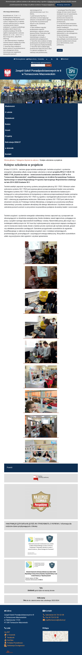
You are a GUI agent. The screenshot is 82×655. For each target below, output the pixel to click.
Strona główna (20, 59)
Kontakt (8, 154)
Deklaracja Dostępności (16, 646)
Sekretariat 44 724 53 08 (54, 615)
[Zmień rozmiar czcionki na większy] (51, 59)
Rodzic (7, 124)
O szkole (8, 112)
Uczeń (7, 130)
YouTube (10, 640)
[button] (2, 91)
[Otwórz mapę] (55, 636)
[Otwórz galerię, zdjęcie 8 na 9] (41, 426)
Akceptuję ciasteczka (63, 5)
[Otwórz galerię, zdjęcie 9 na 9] (41, 451)
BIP (8, 632)
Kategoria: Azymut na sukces (27, 160)
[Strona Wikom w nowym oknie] (9, 652)
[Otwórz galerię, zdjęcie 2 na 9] (41, 277)
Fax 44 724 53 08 (52, 617)
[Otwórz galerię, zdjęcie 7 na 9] (41, 401)
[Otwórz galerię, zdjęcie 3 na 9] (41, 302)
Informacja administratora (42, 63)
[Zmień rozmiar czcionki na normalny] (46, 59)
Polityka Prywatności (15, 643)
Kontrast (65, 59)
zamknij (60, 50)
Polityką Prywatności (54, 1)
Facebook (10, 637)
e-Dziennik (11, 635)
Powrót (9, 467)
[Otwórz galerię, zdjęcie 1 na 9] (41, 252)
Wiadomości (10, 106)
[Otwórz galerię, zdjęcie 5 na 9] (41, 352)
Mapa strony (32, 59)
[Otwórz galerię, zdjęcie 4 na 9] (41, 327)
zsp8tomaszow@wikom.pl (55, 620)
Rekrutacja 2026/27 (13, 142)
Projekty (8, 136)
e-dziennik (9, 148)
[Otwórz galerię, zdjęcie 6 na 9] (41, 376)
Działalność (9, 118)
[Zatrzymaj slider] (41, 101)
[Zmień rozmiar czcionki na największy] (57, 59)
